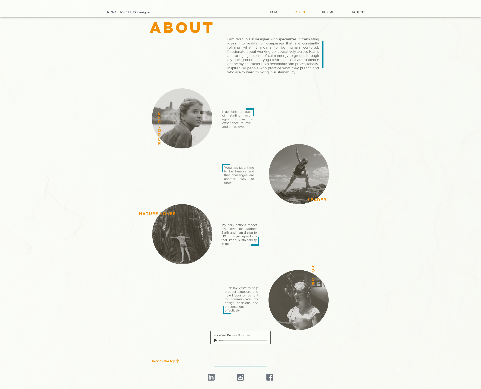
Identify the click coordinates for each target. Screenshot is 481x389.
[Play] (215, 340)
